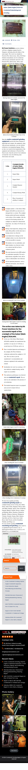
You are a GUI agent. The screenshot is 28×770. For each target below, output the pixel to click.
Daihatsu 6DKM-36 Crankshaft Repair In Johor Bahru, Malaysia (13, 619)
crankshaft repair (14, 377)
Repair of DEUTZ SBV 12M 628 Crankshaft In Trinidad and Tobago (14, 612)
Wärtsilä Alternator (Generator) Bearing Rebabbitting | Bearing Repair (14, 597)
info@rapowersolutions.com (10, 652)
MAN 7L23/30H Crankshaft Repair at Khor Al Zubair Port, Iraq (14, 605)
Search (21, 568)
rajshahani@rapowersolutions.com (12, 655)
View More (14, 750)
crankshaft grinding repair (11, 503)
